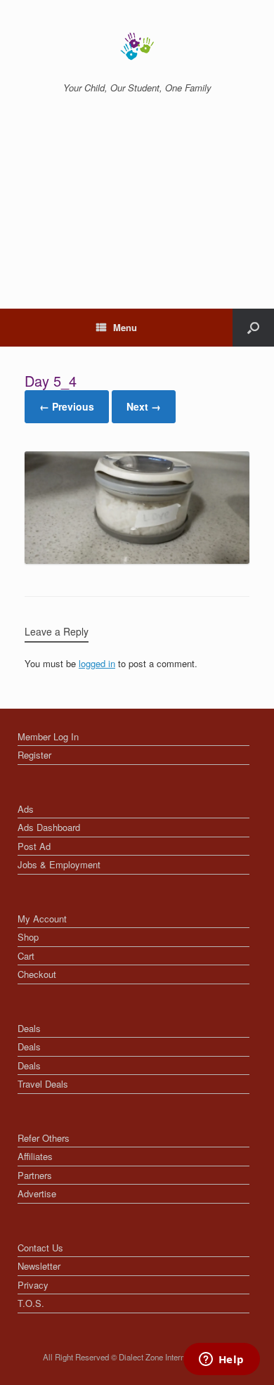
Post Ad (34, 846)
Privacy (33, 1284)
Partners (35, 1175)
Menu (125, 327)
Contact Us (40, 1247)
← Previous (66, 406)
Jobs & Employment (59, 864)
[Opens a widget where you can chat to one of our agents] (221, 1360)
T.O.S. (31, 1303)
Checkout (37, 974)
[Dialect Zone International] (137, 46)
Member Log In (48, 736)
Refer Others (44, 1138)
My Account (42, 918)
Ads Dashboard (49, 827)
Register (34, 754)
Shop (28, 936)
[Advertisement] (137, 217)
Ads (26, 809)
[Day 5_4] (137, 560)
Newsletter (39, 1266)
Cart (26, 955)
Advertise (37, 1193)
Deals (29, 1028)
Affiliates (35, 1156)
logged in (97, 663)
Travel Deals (43, 1083)
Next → (143, 406)
